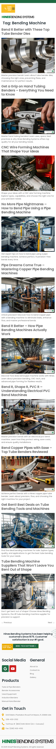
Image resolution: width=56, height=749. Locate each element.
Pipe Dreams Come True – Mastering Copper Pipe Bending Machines (27, 269)
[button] (13, 8)
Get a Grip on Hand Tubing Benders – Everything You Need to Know (27, 90)
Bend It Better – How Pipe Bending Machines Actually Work (24, 329)
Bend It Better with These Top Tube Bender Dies (25, 31)
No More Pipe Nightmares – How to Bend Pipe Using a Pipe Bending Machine (26, 208)
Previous (6, 622)
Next (51, 622)
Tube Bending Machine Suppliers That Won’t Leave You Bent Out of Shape (27, 565)
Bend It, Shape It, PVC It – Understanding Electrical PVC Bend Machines (25, 390)
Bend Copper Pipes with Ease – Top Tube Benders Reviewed (26, 449)
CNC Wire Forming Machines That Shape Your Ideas (25, 149)
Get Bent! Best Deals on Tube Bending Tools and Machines (25, 506)
